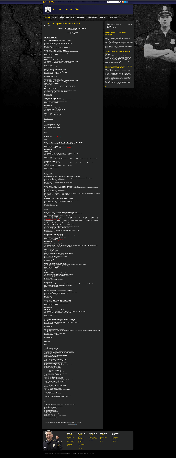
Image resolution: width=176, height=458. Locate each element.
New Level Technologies (89, 453)
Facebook (80, 441)
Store (83, 2)
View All (130, 24)
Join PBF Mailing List (81, 445)
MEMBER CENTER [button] (93, 17)
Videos (101, 441)
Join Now (80, 434)
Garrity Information (71, 442)
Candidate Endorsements (115, 436)
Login (103, 2)
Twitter (79, 442)
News (101, 438)
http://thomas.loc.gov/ (72, 424)
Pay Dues (76, 2)
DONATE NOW (60, 2)
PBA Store (80, 448)
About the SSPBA (104, 434)
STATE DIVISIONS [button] (81, 17)
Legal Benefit (70, 435)
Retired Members (92, 437)
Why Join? (80, 435)
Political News (114, 438)
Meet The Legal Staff (70, 438)
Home (69, 2)
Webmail (91, 440)
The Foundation (93, 2)
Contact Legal (70, 446)
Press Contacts (103, 437)
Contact (79, 446)
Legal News (69, 434)
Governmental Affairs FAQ (115, 441)
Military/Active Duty (93, 438)
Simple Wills (69, 444)
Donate (79, 437)
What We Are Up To (71, 440)
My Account (91, 435)
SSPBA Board (103, 435)
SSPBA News (81, 438)
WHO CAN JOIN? (64, 17)
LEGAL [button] (72, 17)
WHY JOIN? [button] (55, 17)
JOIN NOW (47, 17)
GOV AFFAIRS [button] (103, 17)
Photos (101, 440)
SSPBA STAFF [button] (113, 17)
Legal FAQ (69, 445)
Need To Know (70, 441)
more (106, 48)
